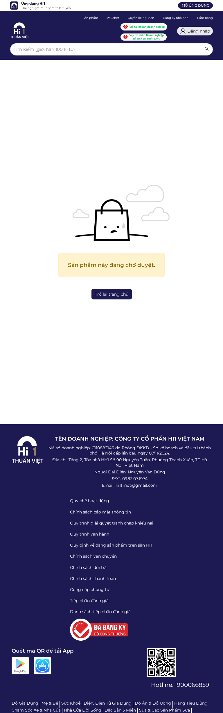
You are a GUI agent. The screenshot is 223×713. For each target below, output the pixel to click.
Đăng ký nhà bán (175, 18)
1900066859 (192, 684)
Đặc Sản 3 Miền (120, 710)
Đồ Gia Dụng (25, 703)
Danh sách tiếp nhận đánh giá (100, 611)
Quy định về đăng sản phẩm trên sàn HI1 (111, 545)
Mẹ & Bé (50, 703)
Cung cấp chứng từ (89, 589)
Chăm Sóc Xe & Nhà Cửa (36, 710)
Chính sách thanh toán (93, 578)
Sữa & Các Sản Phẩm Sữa (164, 710)
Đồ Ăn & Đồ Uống (153, 703)
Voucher (113, 18)
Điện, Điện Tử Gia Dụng (108, 703)
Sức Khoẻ (70, 703)
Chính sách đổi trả (88, 567)
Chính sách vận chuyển (93, 556)
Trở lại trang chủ (111, 294)
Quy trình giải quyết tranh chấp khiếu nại (111, 523)
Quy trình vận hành (89, 534)
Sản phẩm (90, 18)
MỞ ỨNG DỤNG (195, 5)
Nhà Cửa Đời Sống (82, 710)
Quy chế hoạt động (89, 500)
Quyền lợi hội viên (141, 18)
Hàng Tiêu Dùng (191, 703)
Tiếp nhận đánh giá (89, 600)
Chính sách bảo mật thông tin (100, 512)
